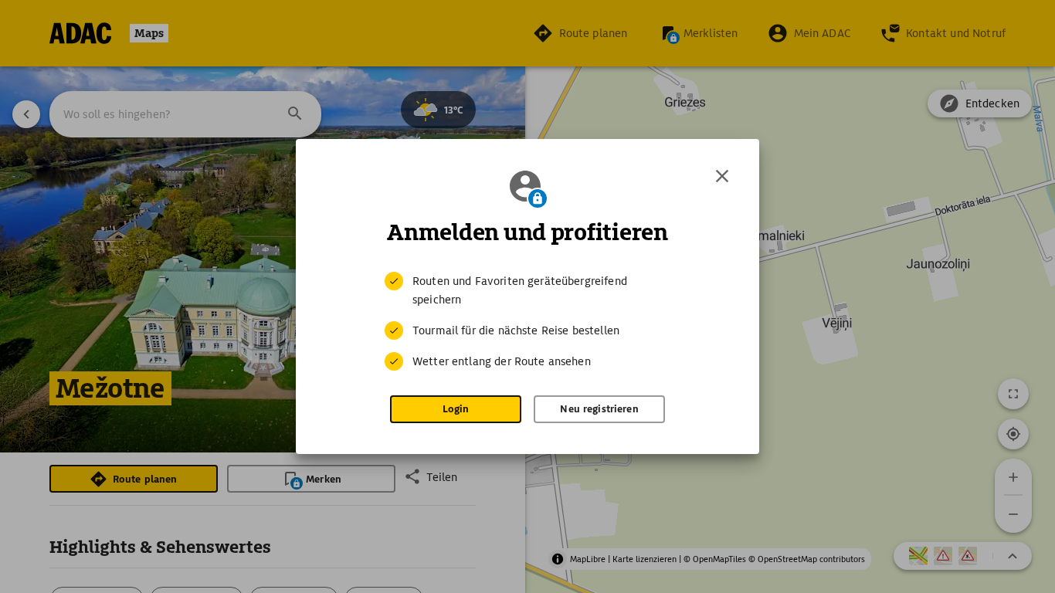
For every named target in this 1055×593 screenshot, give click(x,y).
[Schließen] (722, 176)
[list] (527, 321)
